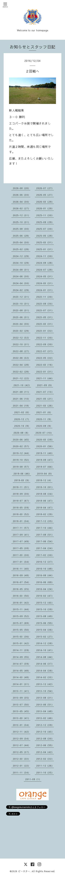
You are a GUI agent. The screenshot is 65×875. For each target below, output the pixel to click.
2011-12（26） (45, 765)
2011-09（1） (33, 779)
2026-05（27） (45, 194)
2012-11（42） (21, 731)
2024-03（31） (45, 283)
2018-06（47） (45, 500)
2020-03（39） (45, 439)
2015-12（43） (45, 602)
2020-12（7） (22, 419)
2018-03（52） (21, 514)
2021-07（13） (45, 391)
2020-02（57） (21, 446)
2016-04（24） (45, 589)
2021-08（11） (21, 391)
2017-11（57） (21, 527)
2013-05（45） (21, 711)
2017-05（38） (21, 548)
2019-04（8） (45, 473)
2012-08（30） (45, 738)
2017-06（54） (45, 541)
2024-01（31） (45, 290)
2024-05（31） (45, 276)
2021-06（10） (21, 398)
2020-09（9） (44, 425)
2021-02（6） (22, 412)
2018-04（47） (45, 507)
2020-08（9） (22, 432)
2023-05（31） (45, 317)
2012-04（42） (45, 752)
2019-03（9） (22, 480)
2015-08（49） (45, 616)
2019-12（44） (21, 453)
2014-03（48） (21, 677)
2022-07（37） (45, 351)
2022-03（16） (45, 364)
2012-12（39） (45, 725)
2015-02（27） (45, 636)
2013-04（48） (45, 711)
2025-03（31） (45, 242)
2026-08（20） (21, 188)
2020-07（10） (44, 432)
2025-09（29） (45, 222)
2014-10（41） (45, 650)
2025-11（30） (45, 215)
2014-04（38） (45, 670)
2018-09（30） (21, 493)
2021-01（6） (44, 412)
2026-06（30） (21, 194)
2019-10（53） (21, 459)
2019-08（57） (21, 466)
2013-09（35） (21, 697)
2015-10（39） (45, 609)
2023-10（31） (21, 303)
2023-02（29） (21, 330)
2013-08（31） (45, 697)
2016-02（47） (45, 595)
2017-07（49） (21, 541)
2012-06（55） (45, 745)
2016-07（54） (21, 582)
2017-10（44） (45, 527)
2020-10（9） (22, 425)
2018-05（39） (21, 507)
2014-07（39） (21, 663)
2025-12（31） (21, 215)
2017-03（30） (21, 555)
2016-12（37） (45, 561)
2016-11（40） (21, 568)
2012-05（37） (21, 752)
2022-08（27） (21, 351)
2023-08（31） (21, 310)
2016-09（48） (21, 575)
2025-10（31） (21, 222)
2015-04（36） (45, 629)
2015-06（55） (45, 623)
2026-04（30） (21, 201)
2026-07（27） (45, 188)
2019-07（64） (45, 466)
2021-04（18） (21, 405)
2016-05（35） (21, 589)
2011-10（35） (45, 772)
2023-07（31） (45, 310)
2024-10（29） (21, 262)
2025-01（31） (45, 249)
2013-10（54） (45, 691)
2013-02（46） (45, 718)
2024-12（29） (21, 256)
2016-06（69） (45, 582)
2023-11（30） (45, 296)
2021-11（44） (45, 378)
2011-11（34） (21, 772)
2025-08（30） (21, 228)
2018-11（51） (21, 487)
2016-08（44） (45, 575)
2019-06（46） (22, 473)
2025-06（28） (21, 235)
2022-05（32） (45, 357)
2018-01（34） (21, 521)
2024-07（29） (45, 269)
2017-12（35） (45, 521)
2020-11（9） (44, 419)
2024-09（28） (45, 262)
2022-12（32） (21, 337)
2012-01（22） (21, 765)
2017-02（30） (45, 555)
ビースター (24, 871)
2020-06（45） (21, 439)
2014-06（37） (45, 663)
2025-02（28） (21, 249)
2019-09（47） (45, 459)
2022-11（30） (45, 337)
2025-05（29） (45, 235)
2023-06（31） (21, 317)
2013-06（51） (45, 704)
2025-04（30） (21, 242)
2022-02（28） (21, 371)
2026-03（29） (45, 201)
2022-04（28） (21, 364)
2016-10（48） (45, 568)
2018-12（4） (44, 480)
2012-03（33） (21, 758)
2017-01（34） (21, 561)
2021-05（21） (45, 398)
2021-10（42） (22, 385)
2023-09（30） (45, 303)
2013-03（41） (21, 718)
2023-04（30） (21, 323)
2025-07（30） (45, 228)
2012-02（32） (45, 758)
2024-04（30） (21, 283)
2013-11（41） (21, 691)
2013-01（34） (21, 725)
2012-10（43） (45, 731)
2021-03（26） (45, 405)
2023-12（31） (21, 296)
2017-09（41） (21, 534)
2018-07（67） (21, 500)
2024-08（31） (21, 269)
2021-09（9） (45, 385)
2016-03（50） (21, 595)
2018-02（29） (45, 514)
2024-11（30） (45, 256)
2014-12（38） (45, 643)
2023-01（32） (45, 330)
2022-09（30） (45, 344)
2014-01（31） (21, 684)
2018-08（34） (45, 493)
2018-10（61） (45, 487)
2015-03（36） (21, 636)
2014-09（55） (21, 657)
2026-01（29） (45, 208)
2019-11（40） (45, 453)
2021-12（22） (21, 378)
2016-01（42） (21, 602)
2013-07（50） (21, 704)
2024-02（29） (21, 290)
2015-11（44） (21, 609)
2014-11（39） (21, 650)
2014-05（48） (21, 670)
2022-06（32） (21, 357)
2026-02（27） (21, 208)
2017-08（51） (45, 534)
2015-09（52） (21, 616)
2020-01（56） (45, 446)
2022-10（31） (21, 344)
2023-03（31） (45, 323)
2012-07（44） (21, 745)
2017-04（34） (45, 548)
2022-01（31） (45, 371)
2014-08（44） (45, 657)
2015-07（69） (21, 623)
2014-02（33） (45, 677)
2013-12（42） (45, 684)
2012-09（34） (21, 738)
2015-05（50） (21, 629)
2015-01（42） (21, 643)
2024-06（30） (21, 276)
